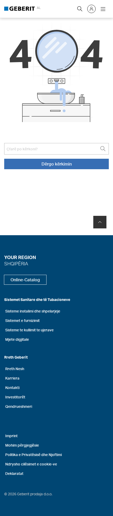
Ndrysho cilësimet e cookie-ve (31, 464)
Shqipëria (16, 263)
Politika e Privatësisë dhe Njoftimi (33, 454)
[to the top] (99, 222)
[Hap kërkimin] (80, 9)
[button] (80, 9)
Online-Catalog (25, 279)
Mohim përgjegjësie (22, 445)
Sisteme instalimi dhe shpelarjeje (32, 311)
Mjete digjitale (17, 339)
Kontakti (12, 387)
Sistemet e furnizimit (22, 320)
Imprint (11, 435)
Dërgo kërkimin (57, 164)
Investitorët (15, 397)
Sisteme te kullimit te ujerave (29, 330)
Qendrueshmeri (18, 406)
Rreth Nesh (14, 368)
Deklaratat (14, 473)
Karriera (12, 378)
